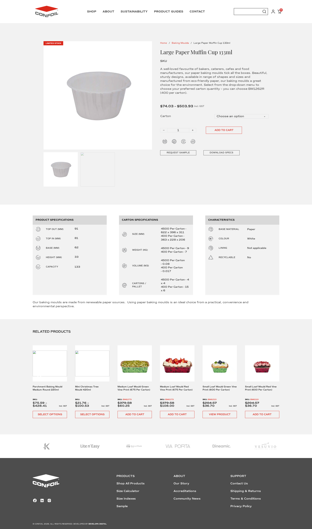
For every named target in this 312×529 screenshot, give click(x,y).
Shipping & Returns (245, 491)
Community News (187, 498)
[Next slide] (273, 373)
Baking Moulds (180, 43)
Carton (165, 116)
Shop (91, 11)
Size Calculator (127, 491)
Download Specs (221, 152)
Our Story (181, 483)
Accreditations (185, 491)
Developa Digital (97, 524)
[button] (135, 414)
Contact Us (239, 483)
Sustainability (134, 11)
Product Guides (168, 11)
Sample (122, 506)
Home (163, 43)
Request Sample (178, 152)
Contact (197, 11)
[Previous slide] (39, 373)
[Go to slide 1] (98, 95)
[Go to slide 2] (98, 169)
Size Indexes (126, 498)
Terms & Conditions (245, 498)
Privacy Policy (241, 506)
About (108, 11)
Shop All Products (130, 483)
